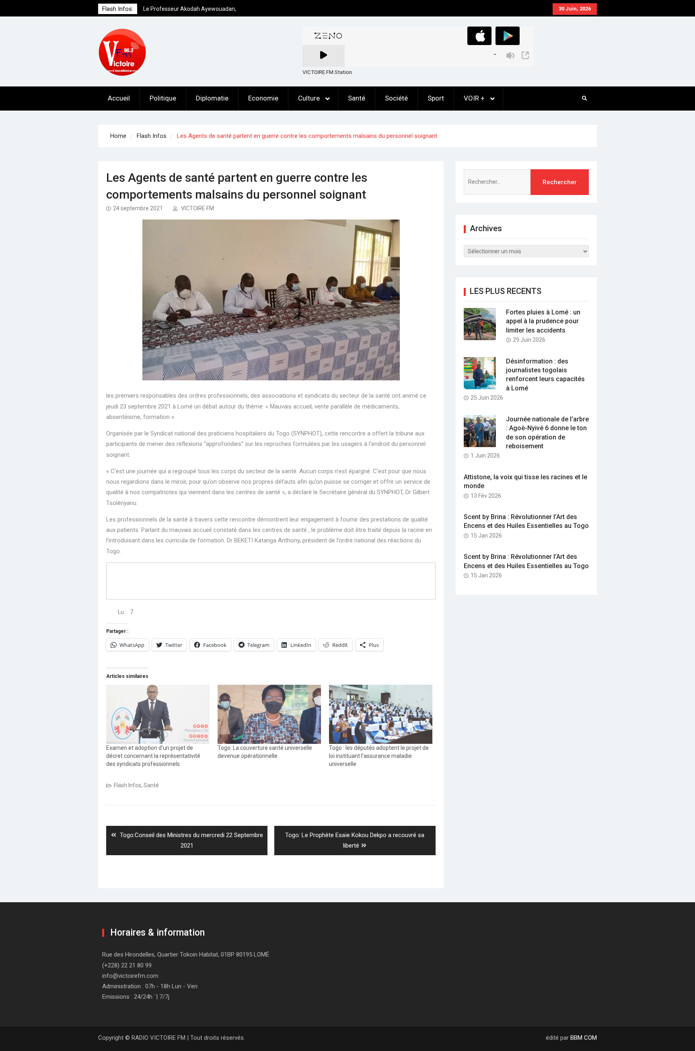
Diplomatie (212, 98)
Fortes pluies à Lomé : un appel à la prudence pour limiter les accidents (543, 321)
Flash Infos (127, 785)
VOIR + (474, 98)
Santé (356, 98)
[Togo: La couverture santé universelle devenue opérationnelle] (269, 714)
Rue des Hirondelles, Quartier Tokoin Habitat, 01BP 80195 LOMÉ (185, 954)
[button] (122, 52)
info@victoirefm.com (130, 975)
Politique (163, 98)
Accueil (119, 98)
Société (396, 98)
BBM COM (583, 1037)
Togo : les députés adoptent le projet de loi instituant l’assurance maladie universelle (379, 756)
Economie (263, 98)
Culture (309, 98)
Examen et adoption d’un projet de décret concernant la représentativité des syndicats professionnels (153, 756)
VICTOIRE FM (197, 208)
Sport (436, 98)
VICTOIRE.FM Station (327, 72)
